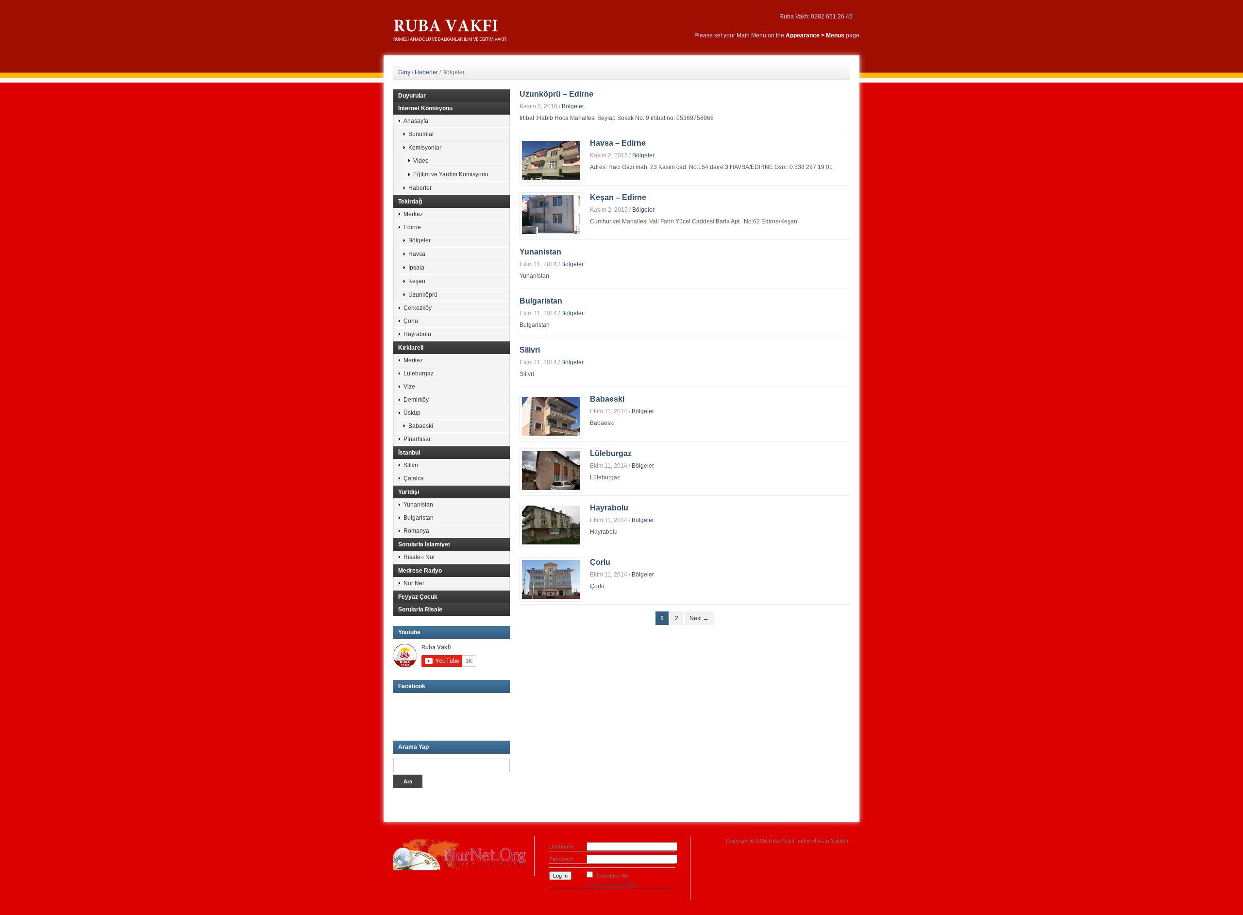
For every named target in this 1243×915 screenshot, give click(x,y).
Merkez (413, 214)
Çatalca (413, 478)
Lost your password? (612, 884)
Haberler (426, 72)
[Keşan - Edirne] (551, 214)
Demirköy (416, 399)
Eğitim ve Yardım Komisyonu (450, 174)
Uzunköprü (422, 294)
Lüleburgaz (611, 453)
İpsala (416, 267)
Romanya (416, 530)
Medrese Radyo (420, 570)
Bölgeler (573, 106)
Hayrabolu (609, 508)
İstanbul (409, 452)
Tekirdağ (410, 201)
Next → (699, 618)
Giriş (404, 72)
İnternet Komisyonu (425, 108)
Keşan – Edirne (618, 197)
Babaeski (607, 399)
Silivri (530, 350)
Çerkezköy (417, 308)
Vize (409, 386)
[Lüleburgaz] (551, 470)
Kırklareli (410, 347)
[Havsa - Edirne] (551, 159)
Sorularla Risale (420, 609)
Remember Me (611, 876)
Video (421, 160)
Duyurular (412, 95)
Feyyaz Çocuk (417, 596)
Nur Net (413, 583)
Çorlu (600, 562)
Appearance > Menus (815, 35)
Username (561, 846)
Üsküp (411, 412)
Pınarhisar (417, 439)
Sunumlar (421, 134)
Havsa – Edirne (618, 143)
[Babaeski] (551, 415)
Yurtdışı (408, 492)
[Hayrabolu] (551, 524)
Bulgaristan (541, 301)
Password (561, 859)
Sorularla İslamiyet (424, 544)
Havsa (416, 254)
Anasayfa (415, 121)
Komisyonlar (424, 147)
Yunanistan (540, 252)
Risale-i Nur (419, 557)
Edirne (412, 227)
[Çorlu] (551, 579)
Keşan (416, 281)
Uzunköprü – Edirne (556, 94)
